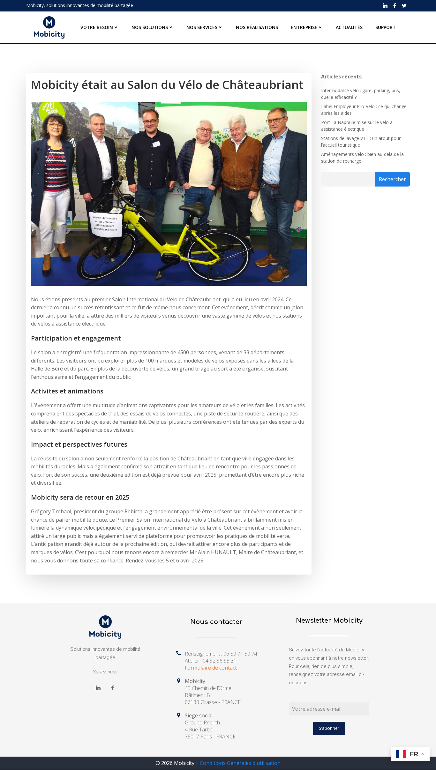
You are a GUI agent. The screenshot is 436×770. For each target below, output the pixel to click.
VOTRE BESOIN (96, 27)
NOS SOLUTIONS (150, 27)
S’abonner (329, 728)
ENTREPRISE (304, 27)
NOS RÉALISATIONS (257, 27)
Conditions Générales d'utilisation (240, 762)
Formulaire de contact (211, 667)
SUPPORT (385, 27)
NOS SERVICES (201, 27)
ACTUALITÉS (349, 27)
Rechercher (392, 179)
